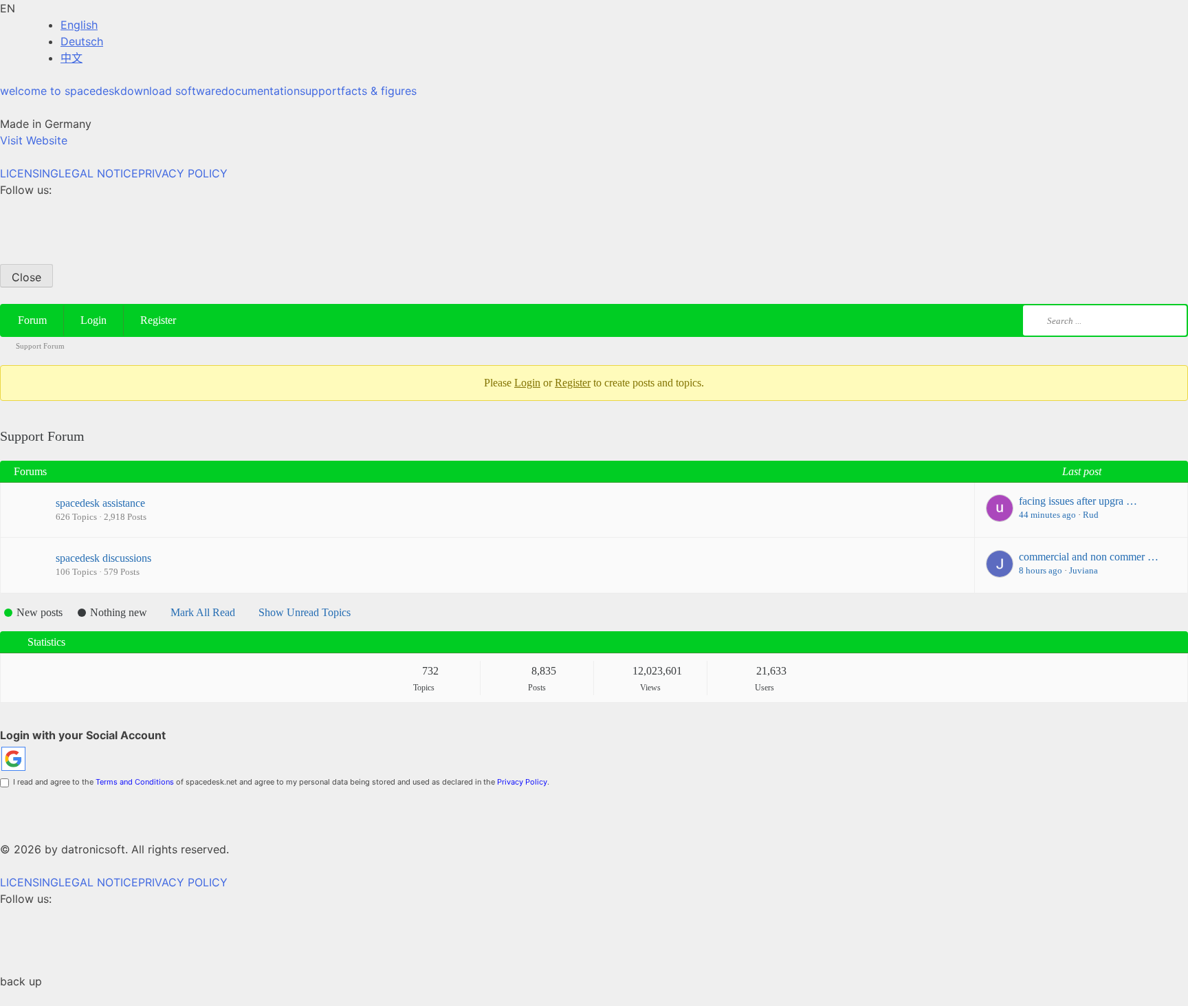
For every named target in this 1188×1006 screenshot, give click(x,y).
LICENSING (29, 173)
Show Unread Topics (304, 612)
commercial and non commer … (1088, 556)
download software (170, 91)
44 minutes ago (1047, 515)
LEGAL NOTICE (98, 173)
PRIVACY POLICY (183, 173)
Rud (1091, 515)
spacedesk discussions (103, 558)
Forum (32, 320)
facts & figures (379, 91)
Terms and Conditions (135, 782)
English (79, 25)
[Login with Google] (13, 759)
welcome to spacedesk (60, 91)
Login (93, 320)
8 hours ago (1040, 570)
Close (26, 277)
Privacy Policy (522, 782)
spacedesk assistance (100, 503)
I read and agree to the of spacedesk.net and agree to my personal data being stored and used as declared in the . (279, 782)
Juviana (1083, 570)
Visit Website (33, 140)
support (320, 91)
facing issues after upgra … (1078, 501)
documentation (260, 91)
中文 (71, 58)
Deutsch (81, 41)
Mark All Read (202, 612)
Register (158, 320)
